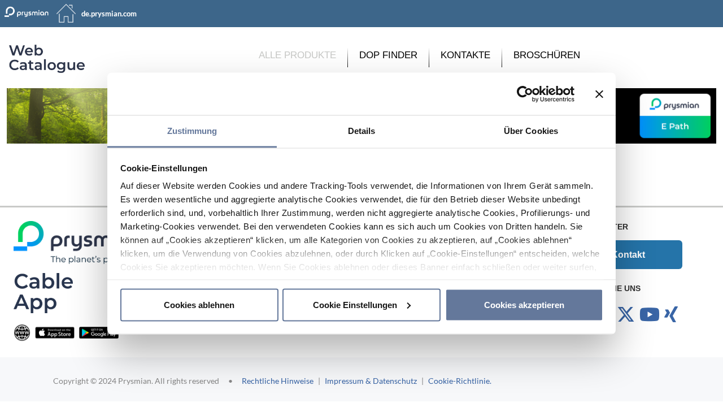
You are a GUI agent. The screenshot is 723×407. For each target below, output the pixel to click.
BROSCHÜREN (546, 55)
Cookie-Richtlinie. (459, 381)
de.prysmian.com (109, 13)
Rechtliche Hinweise (277, 381)
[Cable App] (43, 292)
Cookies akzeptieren (524, 304)
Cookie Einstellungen (355, 304)
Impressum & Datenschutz (371, 381)
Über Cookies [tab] (531, 131)
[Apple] (55, 332)
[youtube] (649, 314)
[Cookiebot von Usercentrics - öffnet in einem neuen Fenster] (525, 93)
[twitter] (626, 314)
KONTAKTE (465, 55)
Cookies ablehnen (199, 304)
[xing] (671, 314)
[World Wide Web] (22, 332)
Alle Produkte (297, 55)
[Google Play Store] (99, 332)
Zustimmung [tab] (192, 131)
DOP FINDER (388, 55)
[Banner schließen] (599, 94)
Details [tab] (362, 131)
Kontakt (628, 254)
